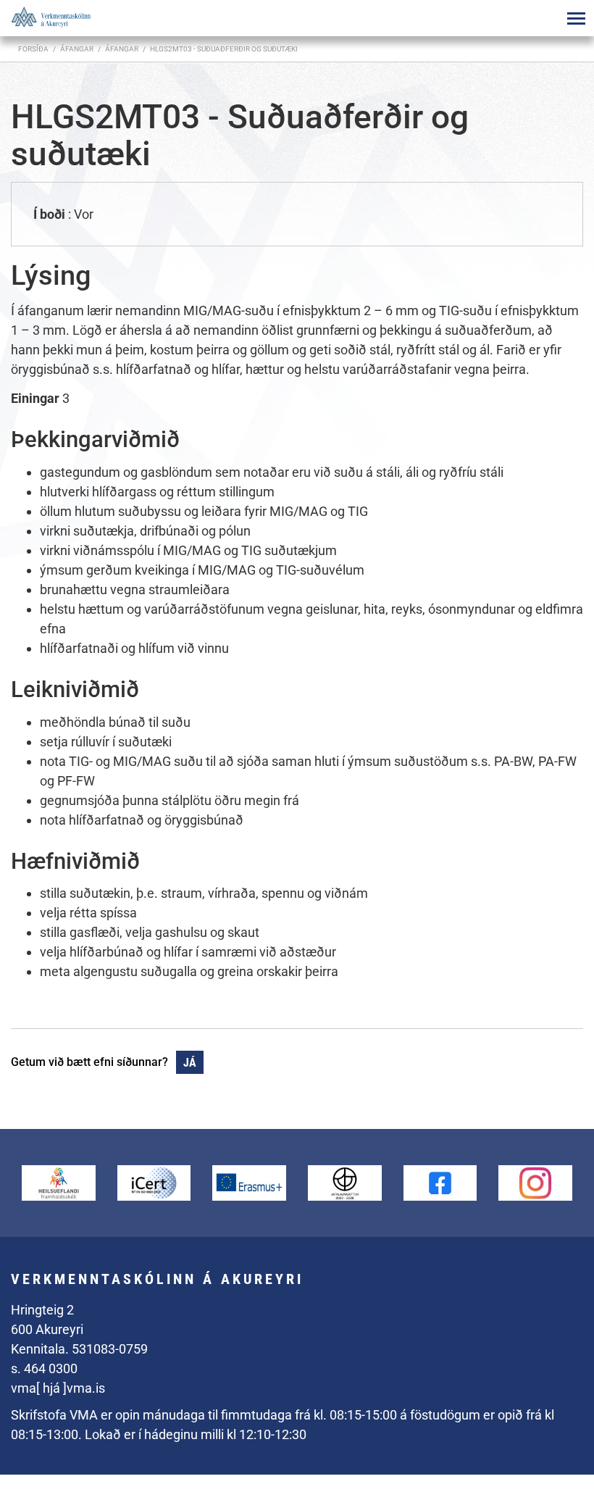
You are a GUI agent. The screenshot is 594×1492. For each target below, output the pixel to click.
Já (189, 1063)
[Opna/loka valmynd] (576, 18)
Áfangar (121, 49)
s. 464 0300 (44, 1368)
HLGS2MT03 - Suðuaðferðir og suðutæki (224, 49)
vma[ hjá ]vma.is (58, 1388)
